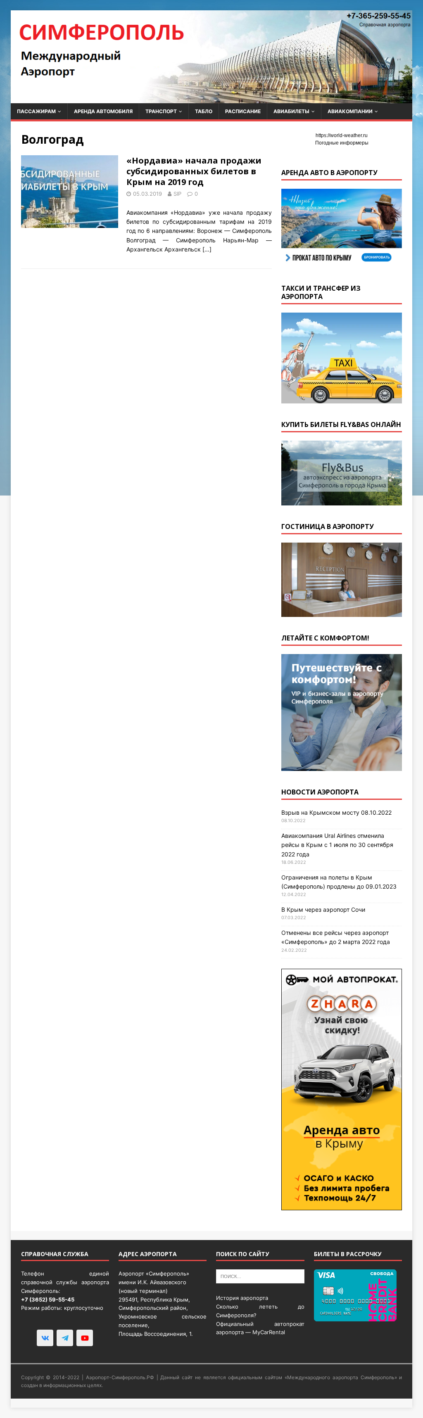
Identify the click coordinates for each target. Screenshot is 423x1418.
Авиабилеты (291, 111)
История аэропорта (242, 1298)
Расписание (243, 111)
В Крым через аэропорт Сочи (323, 909)
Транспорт (161, 111)
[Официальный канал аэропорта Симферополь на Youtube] (84, 1338)
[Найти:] (260, 1276)
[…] (207, 249)
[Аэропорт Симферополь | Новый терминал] (212, 98)
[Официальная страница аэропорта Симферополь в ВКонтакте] (45, 1338)
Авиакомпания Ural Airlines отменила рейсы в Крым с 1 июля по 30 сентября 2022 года (337, 845)
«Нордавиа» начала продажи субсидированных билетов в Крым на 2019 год (193, 171)
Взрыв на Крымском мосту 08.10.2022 (336, 812)
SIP (177, 193)
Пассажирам (36, 111)
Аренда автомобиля (103, 111)
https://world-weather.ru (342, 135)
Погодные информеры (341, 143)
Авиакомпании (350, 111)
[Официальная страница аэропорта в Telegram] (65, 1338)
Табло (203, 111)
